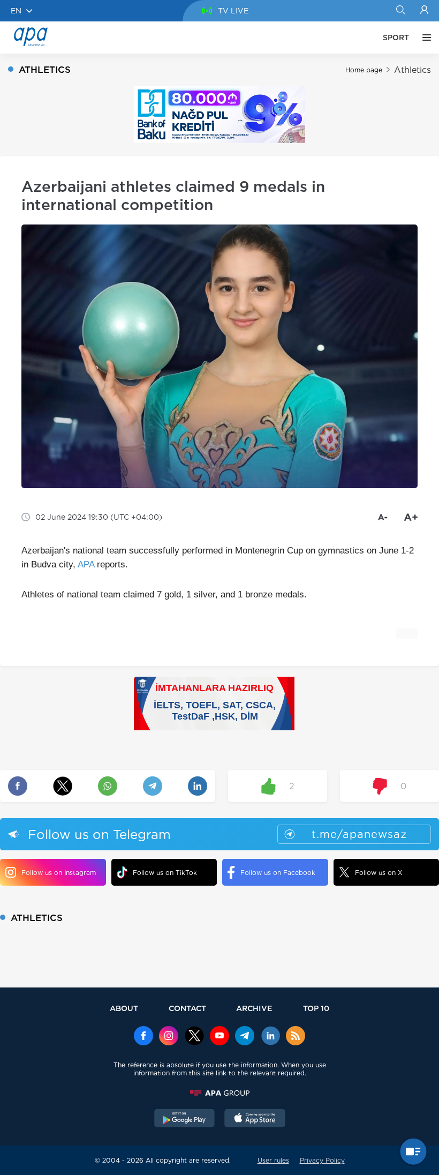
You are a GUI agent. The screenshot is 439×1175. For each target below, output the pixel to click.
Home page (363, 70)
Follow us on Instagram (58, 873)
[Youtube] (219, 1036)
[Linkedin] (270, 1036)
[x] (194, 1036)
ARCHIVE (254, 1008)
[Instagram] (168, 1036)
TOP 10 (316, 1008)
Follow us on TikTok (165, 873)
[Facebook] (143, 1036)
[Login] (424, 10)
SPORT (396, 37)
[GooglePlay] (184, 1119)
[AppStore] (254, 1119)
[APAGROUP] (219, 1093)
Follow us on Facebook (277, 873)
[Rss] (295, 1036)
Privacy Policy (322, 1160)
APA (86, 564)
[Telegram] (244, 1036)
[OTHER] (424, 37)
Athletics (412, 70)
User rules (273, 1160)
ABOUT (124, 1008)
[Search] (400, 10)
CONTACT (187, 1008)
